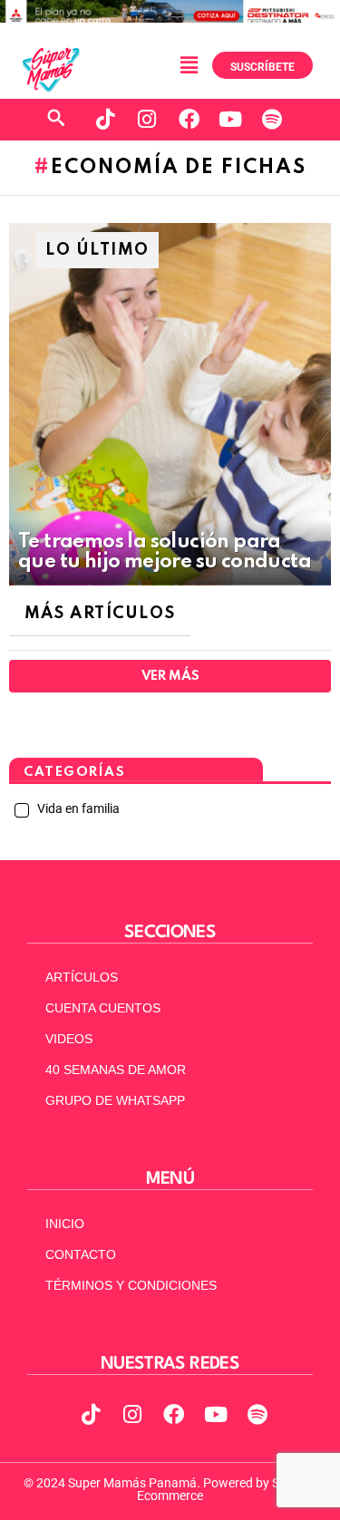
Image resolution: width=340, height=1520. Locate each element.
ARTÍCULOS (81, 977)
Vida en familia (77, 808)
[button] (188, 65)
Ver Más (170, 676)
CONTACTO (80, 1254)
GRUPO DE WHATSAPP (115, 1100)
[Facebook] (188, 119)
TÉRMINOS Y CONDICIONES (131, 1285)
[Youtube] (230, 119)
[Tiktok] (105, 119)
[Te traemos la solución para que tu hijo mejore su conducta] (170, 404)
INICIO (64, 1223)
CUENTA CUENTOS (102, 1008)
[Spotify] (272, 119)
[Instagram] (147, 119)
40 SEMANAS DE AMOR (115, 1069)
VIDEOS (68, 1038)
